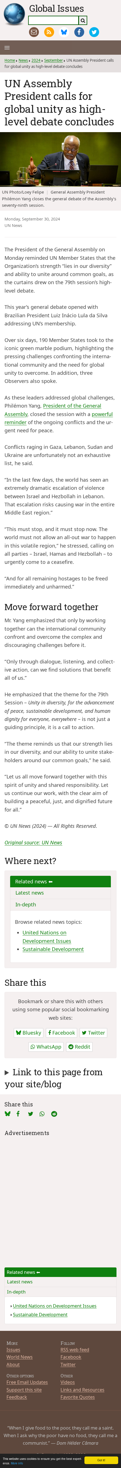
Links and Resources (82, 1389)
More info (17, 1463)
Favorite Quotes (77, 1397)
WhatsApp (48, 1046)
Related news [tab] (31, 881)
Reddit (81, 1046)
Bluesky (31, 1032)
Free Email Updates (27, 1382)
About (13, 1364)
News (23, 60)
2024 (36, 60)
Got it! (101, 1460)
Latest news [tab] (29, 892)
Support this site (24, 1389)
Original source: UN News (33, 842)
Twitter (96, 1032)
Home (10, 60)
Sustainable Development (53, 949)
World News (19, 1357)
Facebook (63, 1032)
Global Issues (56, 8)
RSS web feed (74, 1349)
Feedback (16, 1397)
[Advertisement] (60, 1198)
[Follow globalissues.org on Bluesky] (64, 32)
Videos (67, 1382)
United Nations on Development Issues (55, 1306)
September (53, 60)
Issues (13, 1349)
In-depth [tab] (25, 904)
